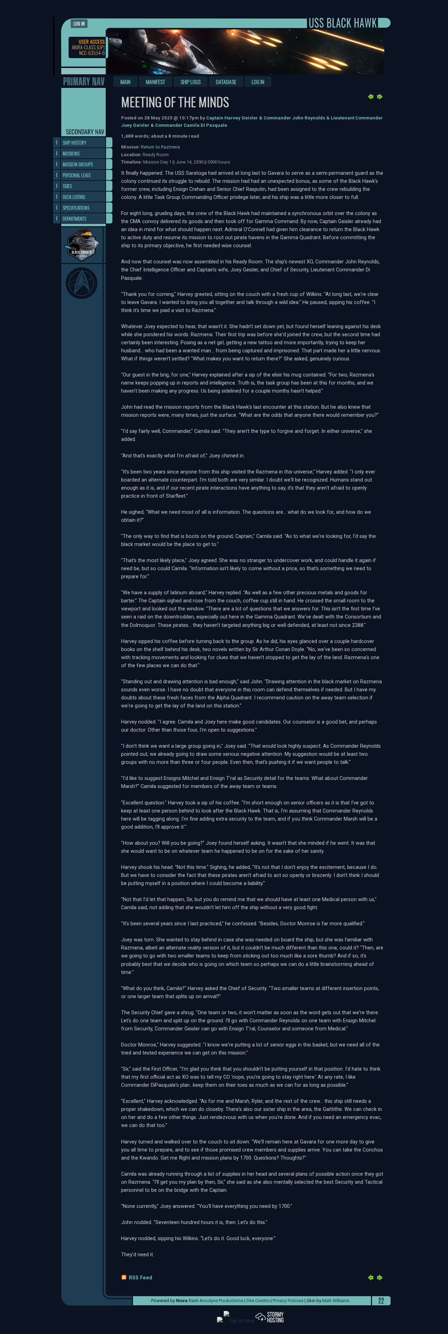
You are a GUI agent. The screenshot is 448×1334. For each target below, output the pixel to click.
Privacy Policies (288, 1300)
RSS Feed (140, 1278)
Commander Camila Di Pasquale (191, 125)
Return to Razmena (160, 147)
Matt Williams (335, 1300)
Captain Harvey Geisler (232, 117)
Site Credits (258, 1300)
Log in (79, 23)
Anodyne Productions (221, 1300)
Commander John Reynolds (294, 117)
